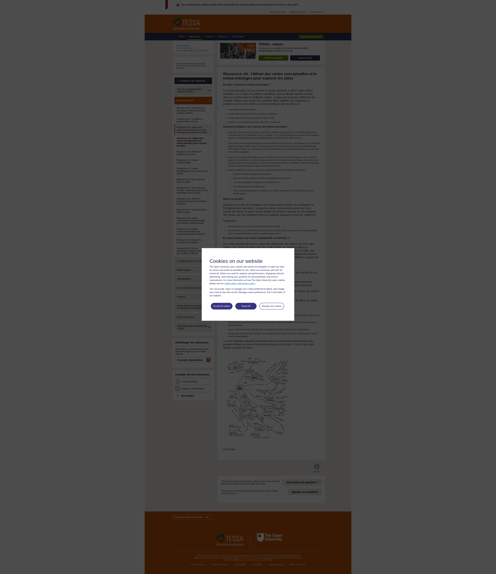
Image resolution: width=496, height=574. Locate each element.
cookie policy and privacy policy (239, 283)
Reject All (246, 306)
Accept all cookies (221, 306)
